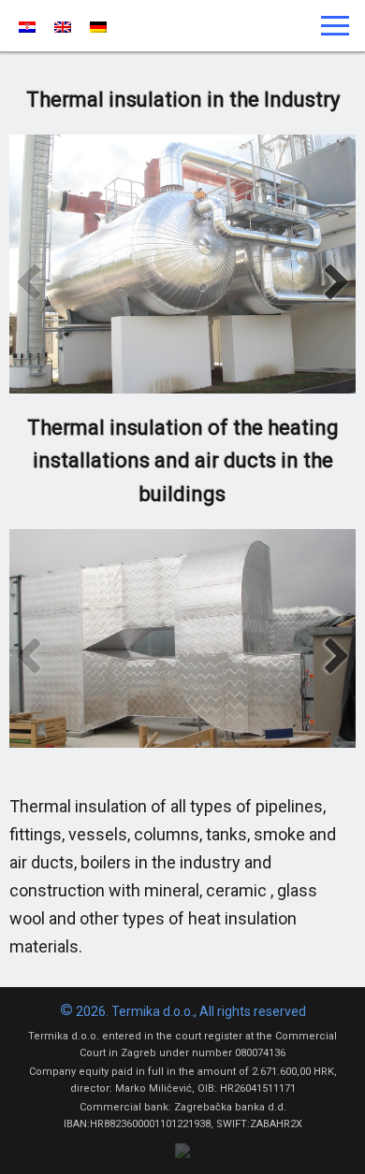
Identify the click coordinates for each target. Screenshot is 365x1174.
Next (337, 283)
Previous (28, 283)
